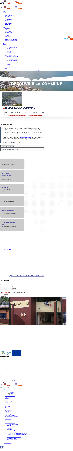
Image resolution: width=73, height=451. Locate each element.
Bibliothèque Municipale (11, 65)
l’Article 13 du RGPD (14, 293)
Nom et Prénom (3, 284)
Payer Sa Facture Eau (7, 347)
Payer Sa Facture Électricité (8, 346)
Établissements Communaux (10, 61)
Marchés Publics (8, 41)
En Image (6, 25)
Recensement (9, 52)
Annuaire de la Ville (6, 339)
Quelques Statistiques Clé (9, 21)
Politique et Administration (10, 17)
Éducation (9, 49)
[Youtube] (3, 446)
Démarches (5, 44)
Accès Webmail (9, 368)
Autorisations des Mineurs (12, 53)
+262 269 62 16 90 (7, 443)
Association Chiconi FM (7, 343)
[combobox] (10, 387)
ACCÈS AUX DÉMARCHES (8, 249)
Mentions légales (3, 380)
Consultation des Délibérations (10, 33)
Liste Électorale (10, 51)
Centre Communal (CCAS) (8, 338)
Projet (4, 43)
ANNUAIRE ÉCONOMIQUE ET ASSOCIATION (17, 115)
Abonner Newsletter (7, 341)
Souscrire (2, 294)
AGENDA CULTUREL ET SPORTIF (35, 115)
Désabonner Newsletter (7, 342)
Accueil (4, 11)
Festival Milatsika (6, 345)
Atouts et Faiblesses (8, 19)
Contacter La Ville (36, 70)
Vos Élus (6, 29)
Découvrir (4, 12)
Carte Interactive (8, 24)
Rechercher (2, 387)
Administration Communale (10, 37)
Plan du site (10, 380)
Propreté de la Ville (8, 23)
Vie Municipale (7, 28)
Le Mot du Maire (8, 31)
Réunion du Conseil (8, 32)
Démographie (7, 16)
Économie (6, 20)
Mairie (4, 27)
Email (1, 286)
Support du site (16, 380)
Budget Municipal (8, 36)
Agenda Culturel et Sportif (8, 336)
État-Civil (8, 48)
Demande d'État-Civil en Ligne (10, 55)
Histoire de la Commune (9, 15)
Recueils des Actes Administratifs (11, 40)
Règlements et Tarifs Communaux (11, 39)
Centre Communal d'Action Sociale (14, 437)
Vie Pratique (5, 68)
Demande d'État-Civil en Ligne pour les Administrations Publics (19, 434)
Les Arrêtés (7, 35)
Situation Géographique (9, 13)
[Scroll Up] (0, 449)
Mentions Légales (5, 292)
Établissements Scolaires (11, 67)
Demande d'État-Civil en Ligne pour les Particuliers (17, 433)
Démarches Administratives (10, 45)
